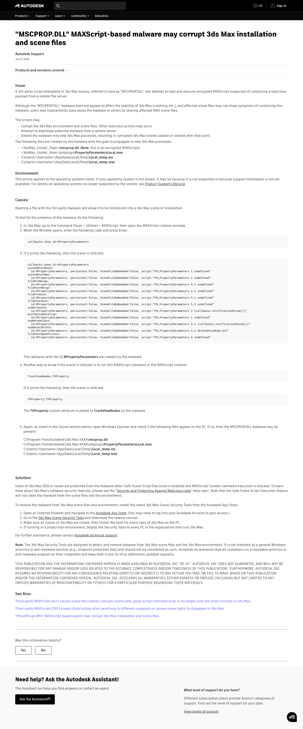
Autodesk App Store (111, 513)
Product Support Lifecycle (165, 184)
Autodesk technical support (95, 535)
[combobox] (90, 6)
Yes (23, 650)
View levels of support (201, 711)
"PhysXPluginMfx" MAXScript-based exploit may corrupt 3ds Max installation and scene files (87, 616)
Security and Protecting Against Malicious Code (154, 490)
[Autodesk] (29, 6)
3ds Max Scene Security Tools (61, 517)
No (43, 650)
